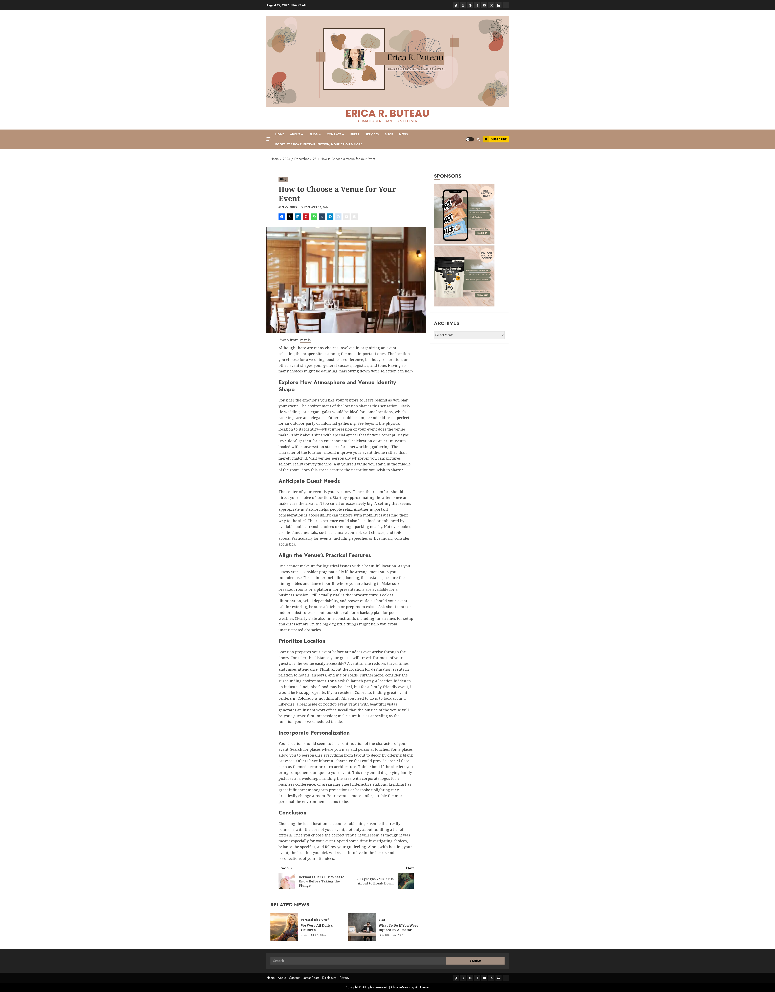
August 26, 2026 (315, 935)
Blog (313, 134)
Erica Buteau (290, 207)
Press (354, 134)
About (295, 134)
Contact (334, 134)
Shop (389, 134)
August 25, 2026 (392, 935)
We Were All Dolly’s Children (317, 927)
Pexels (305, 340)
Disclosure (329, 977)
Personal (307, 920)
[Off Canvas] (268, 139)
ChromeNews (400, 987)
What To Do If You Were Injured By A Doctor (398, 927)
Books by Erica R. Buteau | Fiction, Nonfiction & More (318, 144)
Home (279, 134)
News (403, 134)
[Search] (478, 139)
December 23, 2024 (316, 207)
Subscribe (499, 139)
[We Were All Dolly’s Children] (284, 927)
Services (372, 134)
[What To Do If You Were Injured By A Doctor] (362, 927)
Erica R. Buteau (387, 113)
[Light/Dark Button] (470, 139)
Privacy (344, 977)
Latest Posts (311, 977)
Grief (325, 920)
